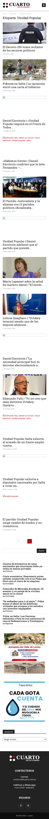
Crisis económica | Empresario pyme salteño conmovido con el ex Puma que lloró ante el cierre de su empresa (24, 579)
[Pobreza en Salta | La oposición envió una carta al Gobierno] (24, 69)
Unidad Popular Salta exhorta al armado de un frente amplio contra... (23, 442)
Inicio (5, 14)
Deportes (9, 623)
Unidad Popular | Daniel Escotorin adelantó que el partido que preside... (20, 244)
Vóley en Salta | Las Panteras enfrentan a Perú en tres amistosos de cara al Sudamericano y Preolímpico (24, 618)
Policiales (9, 596)
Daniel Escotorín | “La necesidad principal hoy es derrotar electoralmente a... (21, 362)
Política (9, 571)
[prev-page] (18, 541)
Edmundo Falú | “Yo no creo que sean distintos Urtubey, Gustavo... (24, 402)
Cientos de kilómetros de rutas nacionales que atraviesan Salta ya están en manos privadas (22, 566)
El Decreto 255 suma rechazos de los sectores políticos (23, 48)
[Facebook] (21, 805)
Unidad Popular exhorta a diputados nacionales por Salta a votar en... (24, 482)
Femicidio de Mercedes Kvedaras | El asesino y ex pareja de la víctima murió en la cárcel (23, 591)
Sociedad (9, 584)
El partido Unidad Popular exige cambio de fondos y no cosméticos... (22, 522)
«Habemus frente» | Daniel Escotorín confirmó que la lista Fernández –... (24, 164)
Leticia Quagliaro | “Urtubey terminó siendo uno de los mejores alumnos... (22, 321)
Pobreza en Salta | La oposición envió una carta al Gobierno (24, 85)
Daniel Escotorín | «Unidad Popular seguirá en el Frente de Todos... (24, 124)
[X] (28, 805)
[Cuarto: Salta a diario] (18, 5)
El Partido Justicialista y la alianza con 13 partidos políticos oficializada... (21, 204)
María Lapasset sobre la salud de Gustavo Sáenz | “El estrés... (23, 283)
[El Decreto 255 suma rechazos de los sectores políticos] (24, 33)
